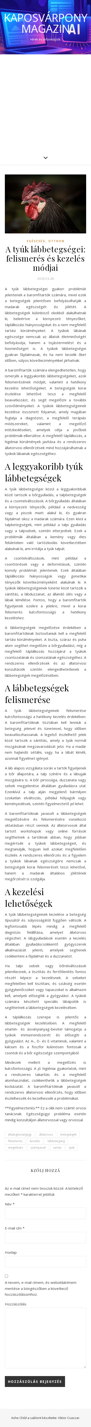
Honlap (11, 1252)
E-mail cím (15, 1228)
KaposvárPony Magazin (45, 23)
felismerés (15, 1141)
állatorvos (46, 1134)
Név (10, 1204)
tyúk (71, 1148)
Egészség (36, 241)
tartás (57, 1148)
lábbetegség (56, 1141)
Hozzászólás (15, 1304)
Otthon (56, 241)
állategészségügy (20, 1134)
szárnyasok (38, 1148)
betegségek (68, 1134)
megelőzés (15, 1148)
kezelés (35, 1141)
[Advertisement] (45, 102)
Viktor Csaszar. (69, 1418)
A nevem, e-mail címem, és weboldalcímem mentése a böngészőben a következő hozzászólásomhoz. (40, 1288)
